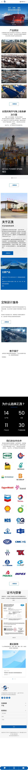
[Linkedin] (5, 698)
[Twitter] (7, 698)
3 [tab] (15, 679)
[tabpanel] (14, 151)
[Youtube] (9, 698)
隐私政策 (16, 734)
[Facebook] (2, 698)
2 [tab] (14, 679)
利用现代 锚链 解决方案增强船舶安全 (13, 672)
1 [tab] (12, 679)
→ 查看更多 (14, 104)
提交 (14, 726)
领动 (13, 734)
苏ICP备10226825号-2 (14, 735)
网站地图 (21, 732)
